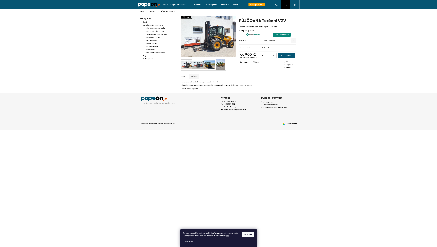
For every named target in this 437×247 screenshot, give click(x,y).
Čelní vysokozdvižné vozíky (155, 28)
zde (227, 236)
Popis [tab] (184, 76)
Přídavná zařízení (151, 43)
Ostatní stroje (150, 50)
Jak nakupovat (267, 102)
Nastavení (189, 241)
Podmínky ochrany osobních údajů (275, 107)
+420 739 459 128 (230, 104)
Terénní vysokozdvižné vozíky (156, 34)
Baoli (145, 22)
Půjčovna (146, 56)
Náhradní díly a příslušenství (155, 53)
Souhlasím (248, 235)
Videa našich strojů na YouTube (235, 109)
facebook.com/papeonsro (233, 107)
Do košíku (288, 55)
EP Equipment (148, 59)
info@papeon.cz (230, 101)
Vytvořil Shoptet (291, 123)
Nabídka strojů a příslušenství (153, 25)
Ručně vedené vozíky (153, 37)
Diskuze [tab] (194, 76)
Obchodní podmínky (270, 104)
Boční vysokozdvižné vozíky (155, 31)
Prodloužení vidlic (152, 47)
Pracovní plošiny (151, 40)
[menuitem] (175, 4)
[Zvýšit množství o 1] (273, 55)
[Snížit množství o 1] (262, 55)
